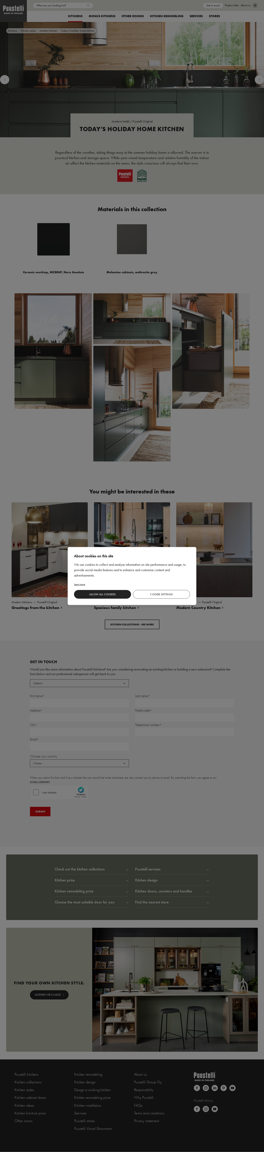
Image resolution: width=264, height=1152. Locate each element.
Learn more (79, 584)
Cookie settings (161, 594)
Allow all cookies (102, 594)
